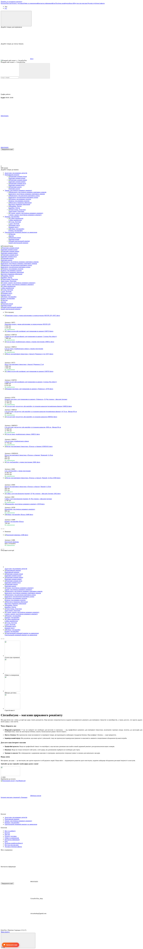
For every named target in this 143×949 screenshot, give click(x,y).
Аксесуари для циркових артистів (16, 173)
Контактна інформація (45, 3)
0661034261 (5, 116)
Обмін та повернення (30, 3)
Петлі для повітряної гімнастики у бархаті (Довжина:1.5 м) (24, 364)
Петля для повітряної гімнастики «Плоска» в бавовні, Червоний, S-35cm (29, 455)
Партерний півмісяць (12, 542)
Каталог (3, 3)
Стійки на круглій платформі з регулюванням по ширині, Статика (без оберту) (31, 336)
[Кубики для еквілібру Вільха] (73, 514)
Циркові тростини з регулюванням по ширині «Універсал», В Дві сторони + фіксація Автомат (36, 399)
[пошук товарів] (34, 71)
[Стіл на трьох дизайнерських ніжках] (73, 434)
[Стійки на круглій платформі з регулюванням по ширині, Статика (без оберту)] (73, 331)
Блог (53, 3)
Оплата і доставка (17, 3)
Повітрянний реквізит (12, 175)
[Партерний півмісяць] (73, 535)
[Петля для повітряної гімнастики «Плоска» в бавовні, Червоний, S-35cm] (73, 446)
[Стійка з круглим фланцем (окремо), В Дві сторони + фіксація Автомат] (73, 493)
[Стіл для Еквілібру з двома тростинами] (73, 462)
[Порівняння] (16, 18)
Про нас (8, 3)
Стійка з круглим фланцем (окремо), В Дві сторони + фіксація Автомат (28, 499)
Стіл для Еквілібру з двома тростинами (18, 471)
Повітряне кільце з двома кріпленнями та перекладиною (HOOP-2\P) (27, 324)
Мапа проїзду (5, 932)
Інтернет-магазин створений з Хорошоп (14, 797)
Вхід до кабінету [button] (10, 831)
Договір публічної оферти (96, 3)
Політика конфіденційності (64, 3)
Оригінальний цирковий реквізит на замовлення (21, 232)
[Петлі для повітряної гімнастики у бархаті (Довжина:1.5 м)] (73, 354)
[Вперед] (3, 638)
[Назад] (1, 638)
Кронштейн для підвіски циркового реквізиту (20, 509)
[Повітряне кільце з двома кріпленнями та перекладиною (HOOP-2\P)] (73, 315)
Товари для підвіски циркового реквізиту (18, 190)
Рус (6, 8)
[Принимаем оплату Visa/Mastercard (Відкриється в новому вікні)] (13, 781)
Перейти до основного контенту (11, 1)
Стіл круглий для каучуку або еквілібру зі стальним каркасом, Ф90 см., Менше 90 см (33, 427)
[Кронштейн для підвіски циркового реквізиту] (73, 504)
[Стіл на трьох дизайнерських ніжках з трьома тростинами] (73, 342)
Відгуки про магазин (80, 3)
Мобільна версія (35, 795)
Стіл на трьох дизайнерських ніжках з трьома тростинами (24, 348)
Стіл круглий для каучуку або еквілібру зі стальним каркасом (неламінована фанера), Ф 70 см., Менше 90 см (41, 411)
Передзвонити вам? (7, 149)
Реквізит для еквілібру (12, 216)
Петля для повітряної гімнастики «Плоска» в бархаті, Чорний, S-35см (28, 486)
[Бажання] (71, 35)
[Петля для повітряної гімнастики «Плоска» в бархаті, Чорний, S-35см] (73, 478)
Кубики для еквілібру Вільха (14, 521)
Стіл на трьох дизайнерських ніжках (17, 441)
